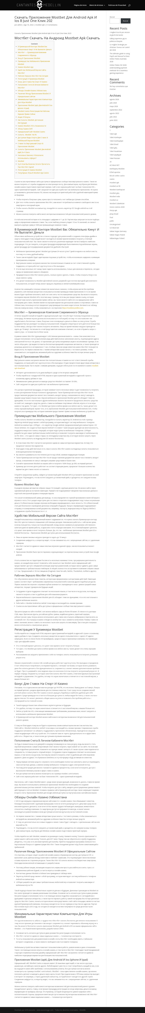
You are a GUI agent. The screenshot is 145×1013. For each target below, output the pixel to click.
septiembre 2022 (116, 110)
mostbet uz (114, 200)
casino (112, 179)
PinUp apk (113, 210)
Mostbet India (115, 196)
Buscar (112, 17)
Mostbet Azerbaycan (117, 189)
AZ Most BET (115, 165)
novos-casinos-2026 (117, 207)
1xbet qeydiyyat (115, 155)
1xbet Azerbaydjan (116, 141)
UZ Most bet (114, 228)
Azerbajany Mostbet (117, 169)
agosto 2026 (114, 99)
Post (111, 217)
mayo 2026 (114, 106)
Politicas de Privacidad (117, 5)
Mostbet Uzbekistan (117, 203)
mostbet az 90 (115, 186)
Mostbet (21, 161)
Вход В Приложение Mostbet (29, 58)
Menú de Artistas (96, 5)
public (112, 221)
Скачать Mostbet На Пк (27, 135)
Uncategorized (115, 224)
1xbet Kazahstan (116, 151)
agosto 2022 (114, 113)
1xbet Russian (115, 158)
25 (110, 162)
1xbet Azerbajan (116, 137)
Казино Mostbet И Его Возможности (32, 126)
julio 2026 (113, 103)
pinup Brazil (114, 214)
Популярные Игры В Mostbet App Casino (33, 173)
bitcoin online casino (117, 176)
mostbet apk (40, 25)
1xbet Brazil (114, 144)
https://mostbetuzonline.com (72, 308)
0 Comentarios (51, 25)
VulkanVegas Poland (117, 238)
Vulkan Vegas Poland (117, 235)
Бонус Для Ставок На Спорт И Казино (32, 82)
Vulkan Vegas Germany (118, 231)
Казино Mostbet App (25, 67)
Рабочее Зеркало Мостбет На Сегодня (33, 76)
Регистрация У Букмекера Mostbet (31, 79)
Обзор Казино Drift (25, 129)
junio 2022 (113, 120)
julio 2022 (113, 117)
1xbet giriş (113, 148)
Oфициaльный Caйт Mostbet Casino (31, 132)
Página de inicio (80, 5)
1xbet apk (113, 134)
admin (19, 25)
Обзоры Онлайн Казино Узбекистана (32, 91)
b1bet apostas (115, 172)
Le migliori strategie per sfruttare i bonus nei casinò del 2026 (120, 47)
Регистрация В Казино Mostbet (30, 170)
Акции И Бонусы (24, 117)
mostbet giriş (114, 193)
